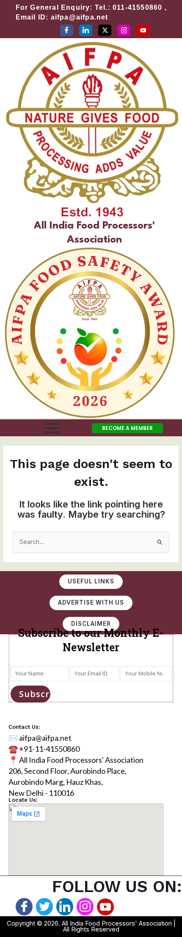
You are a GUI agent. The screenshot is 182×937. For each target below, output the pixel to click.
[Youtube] (105, 906)
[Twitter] (104, 30)
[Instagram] (123, 30)
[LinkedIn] (85, 30)
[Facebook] (66, 30)
